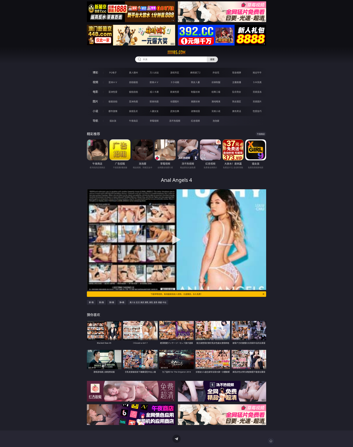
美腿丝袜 (195, 101)
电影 (95, 92)
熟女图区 (236, 101)
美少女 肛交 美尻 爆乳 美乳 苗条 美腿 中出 (148, 302)
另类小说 (216, 111)
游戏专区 (174, 72)
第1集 (91, 302)
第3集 (111, 302)
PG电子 (113, 72)
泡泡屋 (216, 120)
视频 (95, 82)
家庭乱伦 (133, 111)
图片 (95, 101)
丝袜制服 (216, 82)
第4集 (121, 302)
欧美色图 (154, 101)
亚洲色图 (133, 101)
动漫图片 (174, 101)
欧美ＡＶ (154, 82)
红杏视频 (195, 120)
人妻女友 (154, 111)
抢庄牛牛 (257, 72)
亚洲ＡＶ (113, 82)
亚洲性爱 (113, 91)
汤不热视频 (174, 120)
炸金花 (216, 72)
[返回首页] (271, 441)
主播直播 (236, 82)
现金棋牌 (236, 72)
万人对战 (154, 72)
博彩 (95, 72)
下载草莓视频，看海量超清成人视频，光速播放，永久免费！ (176, 294)
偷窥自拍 (113, 101)
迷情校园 (195, 111)
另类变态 (257, 91)
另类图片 (257, 101)
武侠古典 (174, 111)
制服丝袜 (195, 91)
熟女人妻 (195, 82)
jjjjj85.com (176, 52)
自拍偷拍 (133, 82)
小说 (95, 111)
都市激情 (113, 111)
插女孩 (113, 120)
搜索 (212, 59)
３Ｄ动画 (174, 82)
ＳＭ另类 (257, 82)
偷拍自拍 (133, 91)
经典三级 (216, 91)
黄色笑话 (236, 111)
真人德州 (133, 72)
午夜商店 (133, 120)
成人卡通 (154, 91)
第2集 (101, 302)
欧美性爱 (174, 91)
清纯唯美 (216, 101)
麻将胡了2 (195, 72)
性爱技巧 (257, 111)
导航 (95, 121)
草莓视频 (154, 120)
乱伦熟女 (236, 91)
